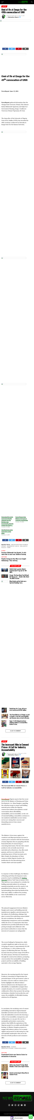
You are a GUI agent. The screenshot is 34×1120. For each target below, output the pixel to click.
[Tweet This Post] (12, 49)
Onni (9, 547)
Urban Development (20, 1048)
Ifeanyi (4, 546)
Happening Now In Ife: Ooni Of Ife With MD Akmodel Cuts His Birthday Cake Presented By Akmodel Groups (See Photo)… (7, 521)
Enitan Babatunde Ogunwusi (20, 544)
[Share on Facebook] (5, 49)
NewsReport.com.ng (13, 546)
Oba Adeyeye (23, 546)
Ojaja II (4, 547)
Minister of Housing (8, 1048)
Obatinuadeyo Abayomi (13, 17)
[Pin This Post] (19, 49)
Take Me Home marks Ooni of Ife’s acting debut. (7, 531)
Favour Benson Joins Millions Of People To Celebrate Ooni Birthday (21, 518)
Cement (14, 1046)
